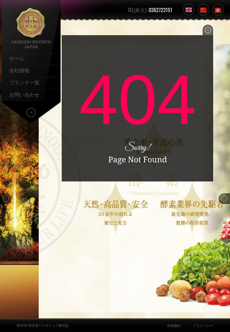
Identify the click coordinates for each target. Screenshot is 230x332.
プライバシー (203, 326)
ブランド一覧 (24, 82)
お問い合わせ (24, 94)
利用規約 (174, 326)
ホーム (16, 58)
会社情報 (19, 70)
